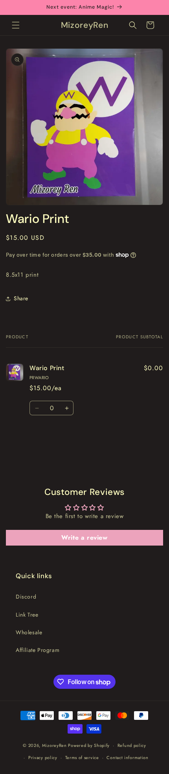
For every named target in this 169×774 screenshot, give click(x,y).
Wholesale (29, 632)
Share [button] (21, 298)
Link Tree (27, 615)
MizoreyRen (54, 745)
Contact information (127, 757)
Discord (26, 597)
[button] (15, 25)
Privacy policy (42, 757)
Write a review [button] (84, 537)
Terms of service (82, 757)
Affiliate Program (37, 650)
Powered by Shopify (89, 745)
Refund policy (132, 745)
